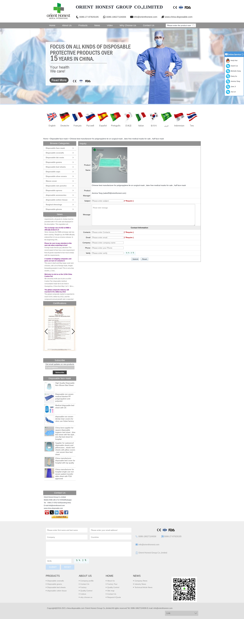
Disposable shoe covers (56, 176)
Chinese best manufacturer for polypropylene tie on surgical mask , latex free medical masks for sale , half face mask (139, 185)
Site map (110, 591)
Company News (141, 581)
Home (52, 25)
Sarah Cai (234, 66)
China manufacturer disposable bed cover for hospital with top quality (65, 460)
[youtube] (47, 512)
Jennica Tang (235, 81)
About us (85, 575)
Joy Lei (233, 92)
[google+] (61, 512)
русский (90, 126)
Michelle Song (235, 71)
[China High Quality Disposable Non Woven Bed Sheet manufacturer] (49, 386)
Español (103, 126)
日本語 (128, 126)
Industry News (140, 584)
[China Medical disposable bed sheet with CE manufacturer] (49, 409)
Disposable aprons (54, 190)
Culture (83, 594)
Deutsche (64, 126)
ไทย (192, 126)
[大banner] (122, 66)
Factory (83, 587)
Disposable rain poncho (56, 186)
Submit (53, 567)
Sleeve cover (51, 181)
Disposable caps (53, 172)
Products (82, 25)
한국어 (154, 126)
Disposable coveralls (55, 153)
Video (110, 25)
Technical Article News (143, 587)
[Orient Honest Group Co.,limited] (58, 11)
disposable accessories (56, 195)
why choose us (86, 597)
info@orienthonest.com (145, 17)
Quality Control (86, 591)
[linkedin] (57, 512)
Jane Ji (233, 86)
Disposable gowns (54, 162)
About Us (67, 25)
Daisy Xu (233, 76)
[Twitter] (52, 512)
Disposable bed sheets (56, 167)
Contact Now (60, 516)
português (115, 126)
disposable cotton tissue (56, 200)
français (77, 126)
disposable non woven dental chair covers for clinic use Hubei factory (64, 419)
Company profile (87, 581)
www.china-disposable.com (178, 17)
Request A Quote (114, 597)
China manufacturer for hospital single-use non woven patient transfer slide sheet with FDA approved (64, 474)
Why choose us (128, 25)
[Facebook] (66, 512)
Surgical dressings (54, 204)
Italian (141, 126)
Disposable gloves (54, 209)
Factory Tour (112, 584)
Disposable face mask (59, 139)
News (97, 25)
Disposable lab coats (55, 157)
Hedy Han (234, 60)
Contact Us (148, 25)
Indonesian (179, 126)
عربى (166, 126)
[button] (73, 331)
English (52, 126)
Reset (67, 567)
